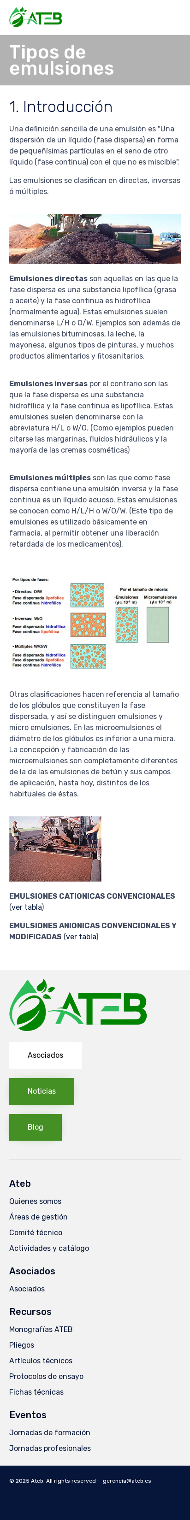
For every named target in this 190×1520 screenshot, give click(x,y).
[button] (45, 1055)
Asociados (27, 1288)
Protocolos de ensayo (46, 1376)
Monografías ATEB (41, 1329)
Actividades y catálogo (49, 1248)
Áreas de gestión (38, 1217)
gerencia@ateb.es (127, 1481)
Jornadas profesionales (50, 1448)
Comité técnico (35, 1232)
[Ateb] (35, 17)
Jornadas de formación (49, 1432)
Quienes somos (35, 1201)
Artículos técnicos (40, 1360)
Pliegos (21, 1345)
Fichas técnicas (36, 1392)
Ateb (37, 1481)
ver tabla (27, 907)
